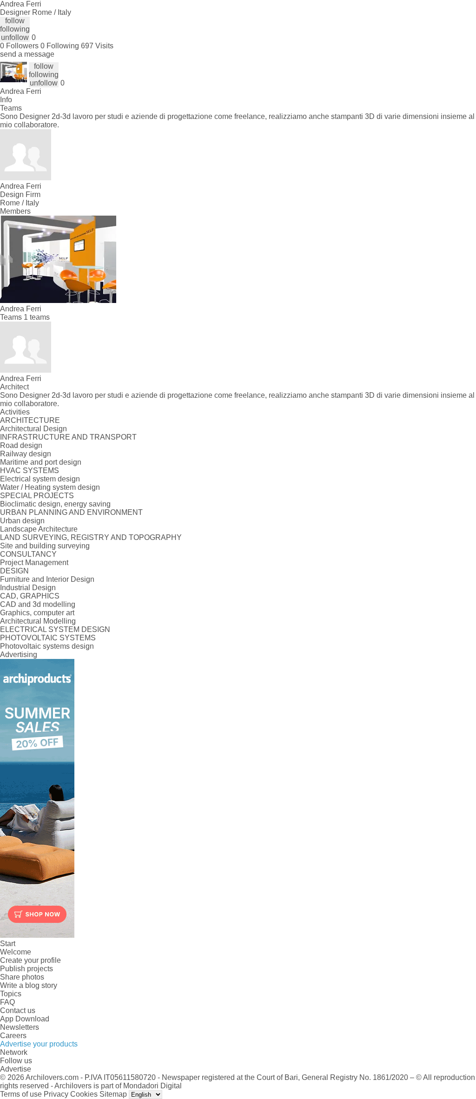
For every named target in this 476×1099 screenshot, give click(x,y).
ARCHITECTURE (30, 420)
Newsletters (19, 1027)
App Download (24, 1019)
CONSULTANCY (28, 554)
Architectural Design (33, 429)
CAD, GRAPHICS (30, 596)
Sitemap (113, 1094)
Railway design (25, 454)
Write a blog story (28, 985)
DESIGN (14, 571)
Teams (11, 108)
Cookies (84, 1094)
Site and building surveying (45, 546)
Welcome (15, 952)
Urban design (22, 521)
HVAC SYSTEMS (29, 470)
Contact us (17, 1010)
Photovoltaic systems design (47, 646)
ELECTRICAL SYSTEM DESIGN (55, 629)
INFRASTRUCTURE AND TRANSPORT (68, 437)
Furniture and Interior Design (47, 579)
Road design (21, 445)
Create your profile (30, 960)
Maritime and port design (40, 462)
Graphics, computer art (37, 613)
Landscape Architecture (39, 529)
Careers (13, 1036)
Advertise (15, 1069)
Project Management (34, 562)
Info (6, 100)
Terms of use (21, 1094)
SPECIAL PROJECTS (37, 496)
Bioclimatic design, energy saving (55, 504)
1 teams (37, 317)
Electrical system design (40, 479)
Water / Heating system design (50, 487)
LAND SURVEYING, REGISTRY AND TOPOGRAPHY (91, 537)
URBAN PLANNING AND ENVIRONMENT (71, 512)
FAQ (7, 1002)
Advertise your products (39, 1044)
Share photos (22, 977)
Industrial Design (28, 588)
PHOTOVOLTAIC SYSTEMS (48, 638)
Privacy (56, 1094)
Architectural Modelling (38, 621)
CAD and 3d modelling (37, 604)
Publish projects (26, 969)
